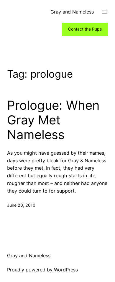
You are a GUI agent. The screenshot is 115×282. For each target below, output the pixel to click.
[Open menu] (104, 12)
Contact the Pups (85, 28)
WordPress (66, 270)
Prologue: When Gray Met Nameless (53, 120)
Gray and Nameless (72, 12)
